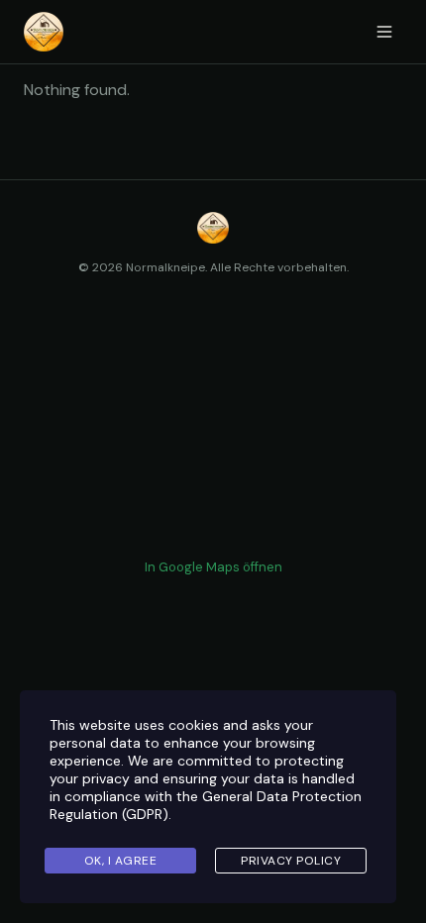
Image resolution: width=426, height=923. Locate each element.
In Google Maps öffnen (213, 567)
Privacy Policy (291, 861)
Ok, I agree (121, 861)
